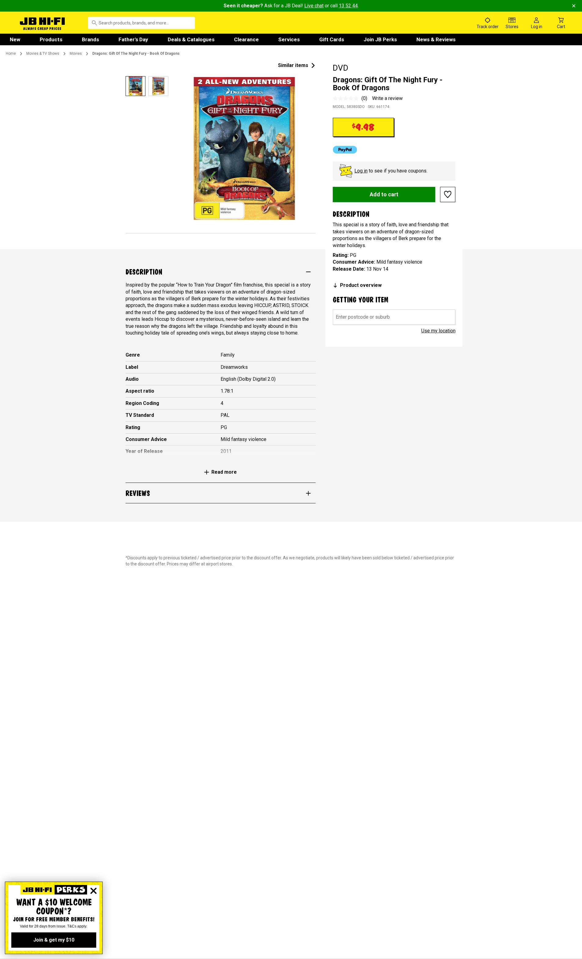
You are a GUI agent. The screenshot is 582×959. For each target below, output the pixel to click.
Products (51, 39)
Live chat (314, 6)
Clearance (246, 39)
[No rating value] (347, 98)
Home (11, 53)
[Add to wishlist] (448, 194)
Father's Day (133, 39)
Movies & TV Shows (42, 53)
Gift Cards (331, 39)
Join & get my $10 (53, 940)
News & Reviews (436, 39)
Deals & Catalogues (191, 39)
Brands (90, 39)
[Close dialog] (93, 891)
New (15, 39)
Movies (76, 53)
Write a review (387, 98)
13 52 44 (348, 6)
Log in (361, 171)
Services (289, 39)
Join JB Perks (380, 39)
